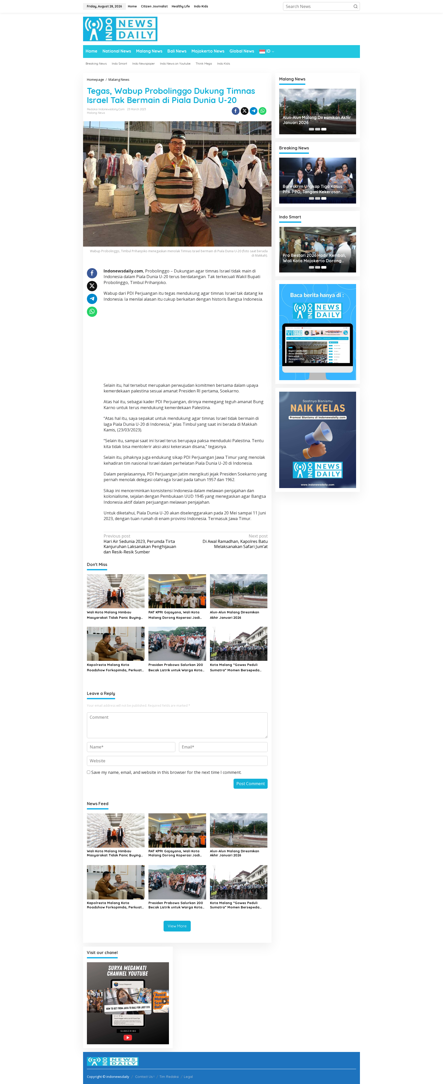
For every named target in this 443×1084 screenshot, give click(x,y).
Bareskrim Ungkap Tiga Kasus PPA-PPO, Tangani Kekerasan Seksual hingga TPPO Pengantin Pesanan (314, 189)
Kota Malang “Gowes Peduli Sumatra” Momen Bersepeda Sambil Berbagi (234, 668)
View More (177, 926)
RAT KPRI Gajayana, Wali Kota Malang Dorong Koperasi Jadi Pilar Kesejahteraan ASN (174, 615)
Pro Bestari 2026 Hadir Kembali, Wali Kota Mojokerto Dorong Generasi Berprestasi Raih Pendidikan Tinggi (314, 258)
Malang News (96, 113)
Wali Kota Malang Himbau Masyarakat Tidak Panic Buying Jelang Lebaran (114, 615)
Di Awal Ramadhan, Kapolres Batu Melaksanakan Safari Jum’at (235, 541)
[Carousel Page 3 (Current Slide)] (323, 129)
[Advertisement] (186, 343)
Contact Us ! (144, 1077)
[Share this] (235, 111)
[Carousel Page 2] (317, 129)
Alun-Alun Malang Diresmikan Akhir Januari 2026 (234, 615)
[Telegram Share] (253, 111)
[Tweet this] (244, 111)
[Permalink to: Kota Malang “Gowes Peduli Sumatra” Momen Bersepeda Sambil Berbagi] (239, 643)
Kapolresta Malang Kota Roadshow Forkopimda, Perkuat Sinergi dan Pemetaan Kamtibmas (114, 668)
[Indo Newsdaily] (120, 28)
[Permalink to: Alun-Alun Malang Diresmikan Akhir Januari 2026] (239, 591)
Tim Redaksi (169, 1077)
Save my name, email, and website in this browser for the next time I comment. (166, 772)
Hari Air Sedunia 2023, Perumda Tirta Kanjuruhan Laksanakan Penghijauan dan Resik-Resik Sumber (140, 544)
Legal (188, 1077)
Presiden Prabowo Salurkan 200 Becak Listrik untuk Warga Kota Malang (175, 668)
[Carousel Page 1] (311, 129)
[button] (355, 6)
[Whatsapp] (262, 111)
